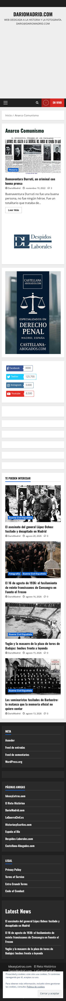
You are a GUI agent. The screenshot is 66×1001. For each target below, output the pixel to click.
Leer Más (15, 210)
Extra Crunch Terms (16, 884)
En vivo (57, 102)
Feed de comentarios (17, 755)
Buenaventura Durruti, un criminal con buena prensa (33, 155)
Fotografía (14, 573)
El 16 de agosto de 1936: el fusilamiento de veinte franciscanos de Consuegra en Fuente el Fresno (31, 587)
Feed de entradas (15, 747)
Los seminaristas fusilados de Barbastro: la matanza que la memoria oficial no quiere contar (31, 704)
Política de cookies (36, 986)
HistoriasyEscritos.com (18, 824)
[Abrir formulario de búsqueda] (37, 102)
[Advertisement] (33, 60)
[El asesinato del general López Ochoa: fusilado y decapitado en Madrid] (33, 503)
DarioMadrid (14, 188)
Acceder (10, 740)
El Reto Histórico (15, 803)
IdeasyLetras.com (15, 796)
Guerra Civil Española (20, 517)
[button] (5, 102)
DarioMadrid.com (33, 14)
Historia (13, 169)
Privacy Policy (13, 869)
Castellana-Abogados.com (19, 846)
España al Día (12, 831)
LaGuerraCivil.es (14, 817)
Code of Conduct (14, 891)
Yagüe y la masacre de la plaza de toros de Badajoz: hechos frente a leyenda (32, 645)
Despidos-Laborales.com (19, 839)
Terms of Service (14, 877)
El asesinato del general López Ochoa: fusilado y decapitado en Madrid (29, 529)
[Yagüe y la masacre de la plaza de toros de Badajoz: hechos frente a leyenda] (33, 620)
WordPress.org (13, 762)
